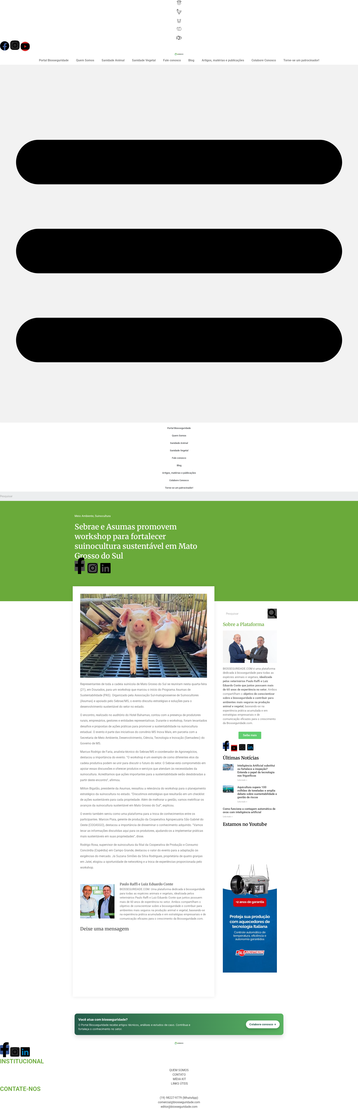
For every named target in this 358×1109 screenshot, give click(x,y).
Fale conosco (172, 60)
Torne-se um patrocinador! (301, 60)
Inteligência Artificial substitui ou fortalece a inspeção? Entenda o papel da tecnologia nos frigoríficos (256, 770)
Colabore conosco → (262, 1024)
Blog (191, 60)
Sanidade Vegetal (144, 60)
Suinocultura (103, 516)
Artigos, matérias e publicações (223, 60)
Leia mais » (242, 780)
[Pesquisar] (272, 614)
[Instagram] (15, 45)
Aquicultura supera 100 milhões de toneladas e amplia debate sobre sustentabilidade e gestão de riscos (257, 792)
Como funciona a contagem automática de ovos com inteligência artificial (249, 810)
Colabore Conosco (264, 60)
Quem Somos (85, 60)
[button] (179, 244)
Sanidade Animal (113, 60)
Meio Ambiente (84, 516)
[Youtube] (25, 46)
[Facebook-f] (80, 566)
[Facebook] (4, 46)
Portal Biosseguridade (54, 60)
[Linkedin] (105, 568)
